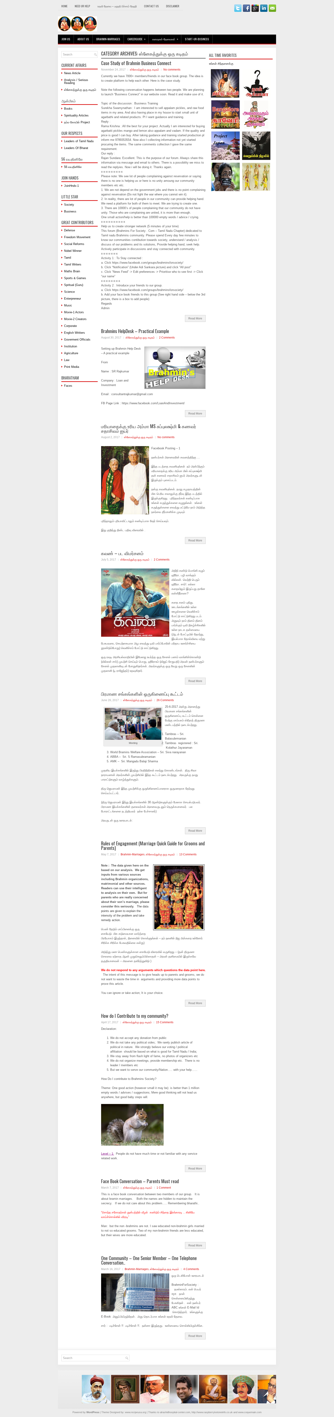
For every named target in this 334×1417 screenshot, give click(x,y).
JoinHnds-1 (71, 185)
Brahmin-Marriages (108, 39)
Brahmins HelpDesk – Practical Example (135, 331)
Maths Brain (72, 271)
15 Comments (164, 1022)
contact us (151, 6)
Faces (68, 385)
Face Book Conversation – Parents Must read (140, 1181)
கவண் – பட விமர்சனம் (122, 553)
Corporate (70, 326)
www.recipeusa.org (135, 1412)
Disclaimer (172, 6)
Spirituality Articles (76, 115)
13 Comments (188, 854)
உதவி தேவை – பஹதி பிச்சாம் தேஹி (117, 6)
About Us (83, 39)
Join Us (66, 39)
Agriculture (71, 353)
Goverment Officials (77, 339)
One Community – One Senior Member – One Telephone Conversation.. (149, 1260)
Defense (69, 230)
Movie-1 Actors (74, 312)
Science (69, 291)
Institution (70, 346)
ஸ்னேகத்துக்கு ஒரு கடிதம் (144, 69)
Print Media (71, 367)
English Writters (74, 332)
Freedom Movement (77, 237)
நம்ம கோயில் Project (77, 122)
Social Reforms (74, 244)
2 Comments (167, 337)
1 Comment (164, 1187)
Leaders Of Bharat (76, 148)
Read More (195, 318)
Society (69, 204)
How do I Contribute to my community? (134, 1015)
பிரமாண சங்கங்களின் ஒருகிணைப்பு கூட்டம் (142, 693)
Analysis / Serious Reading (76, 81)
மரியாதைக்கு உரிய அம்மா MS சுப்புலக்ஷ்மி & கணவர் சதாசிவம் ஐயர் (148, 428)
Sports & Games (75, 278)
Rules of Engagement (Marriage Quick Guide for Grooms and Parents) (153, 845)
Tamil (67, 257)
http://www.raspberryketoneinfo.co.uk (212, 1412)
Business (70, 211)
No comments (171, 69)
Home (64, 6)
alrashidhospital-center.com (175, 1412)
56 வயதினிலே (73, 167)
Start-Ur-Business (197, 39)
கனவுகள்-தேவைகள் (165, 39)
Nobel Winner (73, 251)
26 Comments (165, 700)
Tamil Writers (72, 264)
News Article (72, 73)
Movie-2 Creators (75, 319)
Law (66, 360)
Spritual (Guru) (73, 285)
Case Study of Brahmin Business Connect (136, 63)
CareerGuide (136, 39)
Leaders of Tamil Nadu (79, 141)
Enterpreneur (72, 298)
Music (68, 305)
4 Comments (191, 1269)
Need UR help (82, 6)
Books (68, 108)
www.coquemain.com (250, 1412)
